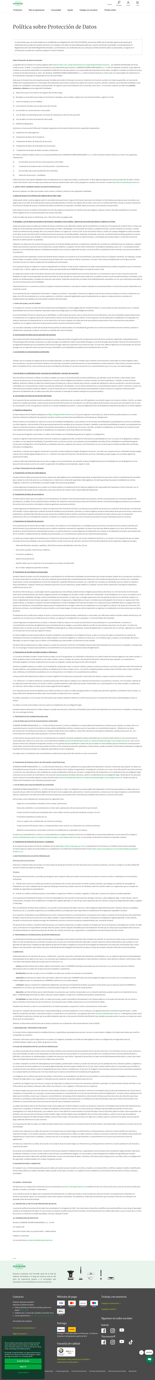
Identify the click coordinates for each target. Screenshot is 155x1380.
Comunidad (56, 10)
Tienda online (110, 10)
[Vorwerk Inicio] (18, 3)
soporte (24, 1310)
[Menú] (74, 1348)
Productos (18, 10)
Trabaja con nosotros (88, 10)
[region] (23, 1357)
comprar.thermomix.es (76, 65)
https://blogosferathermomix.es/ (60, 414)
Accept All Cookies (23, 1361)
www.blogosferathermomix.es (98, 65)
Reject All (23, 1367)
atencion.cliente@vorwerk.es (73, 1186)
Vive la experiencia (37, 10)
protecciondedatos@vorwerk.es (127, 182)
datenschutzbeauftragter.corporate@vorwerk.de (110, 741)
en (93, 434)
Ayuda (70, 10)
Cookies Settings (23, 1372)
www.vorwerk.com (60, 65)
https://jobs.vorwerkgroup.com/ (72, 846)
